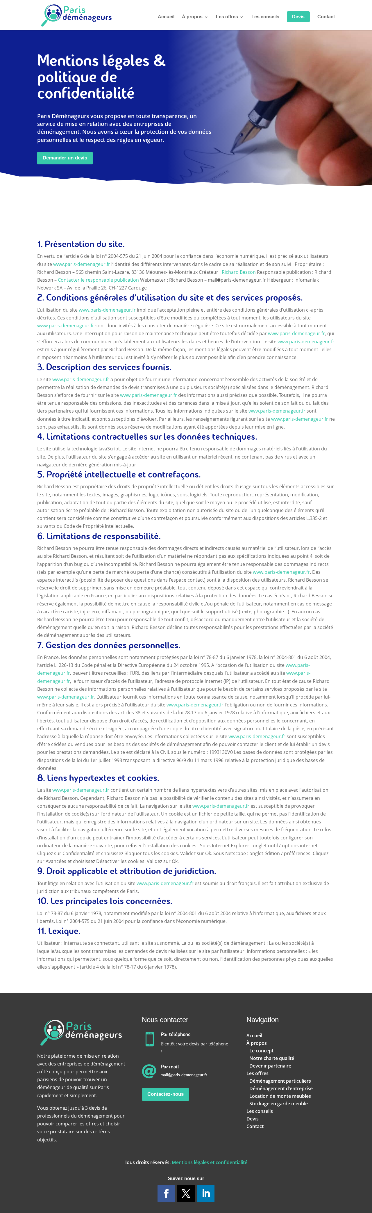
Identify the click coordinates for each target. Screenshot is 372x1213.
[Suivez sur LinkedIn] (205, 1193)
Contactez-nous (165, 1094)
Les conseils (265, 17)
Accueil (166, 17)
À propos (192, 17)
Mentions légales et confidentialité (209, 1162)
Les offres (227, 17)
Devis (298, 16)
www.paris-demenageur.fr (81, 264)
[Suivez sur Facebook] (166, 1193)
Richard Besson (239, 272)
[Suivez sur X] (186, 1193)
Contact (326, 17)
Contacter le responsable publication (98, 280)
